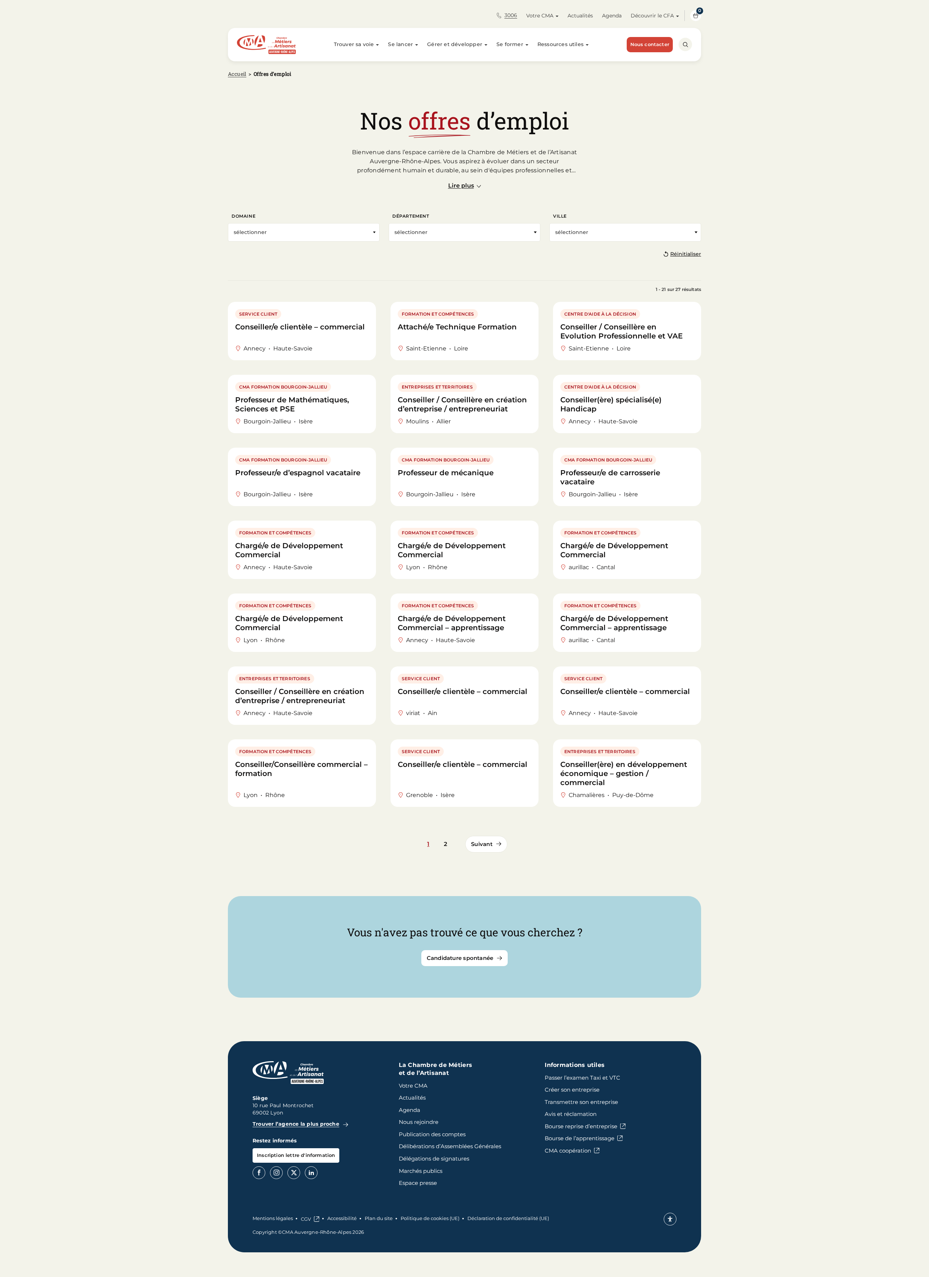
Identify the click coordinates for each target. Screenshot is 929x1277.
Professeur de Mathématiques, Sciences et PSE (292, 404)
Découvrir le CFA (652, 16)
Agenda (612, 15)
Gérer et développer (454, 44)
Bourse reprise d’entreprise (581, 1126)
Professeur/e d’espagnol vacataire (297, 472)
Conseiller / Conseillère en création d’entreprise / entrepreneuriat (462, 404)
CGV (306, 1219)
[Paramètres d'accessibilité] (670, 1219)
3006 (510, 15)
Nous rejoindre (418, 1121)
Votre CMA (539, 16)
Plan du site (379, 1218)
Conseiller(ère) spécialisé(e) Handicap (611, 404)
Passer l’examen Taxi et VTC (582, 1077)
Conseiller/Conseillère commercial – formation (301, 769)
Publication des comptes (432, 1134)
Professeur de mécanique (446, 472)
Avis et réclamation (571, 1113)
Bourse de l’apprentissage (579, 1138)
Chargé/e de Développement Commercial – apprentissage (452, 623)
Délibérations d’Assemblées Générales (450, 1146)
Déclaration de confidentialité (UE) (508, 1218)
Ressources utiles (560, 44)
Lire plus (461, 185)
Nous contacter (649, 44)
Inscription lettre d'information (296, 1155)
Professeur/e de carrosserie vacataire (610, 477)
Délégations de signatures (434, 1158)
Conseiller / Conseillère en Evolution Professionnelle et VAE (621, 331)
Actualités (580, 15)
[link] (486, 844)
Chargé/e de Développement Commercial (289, 550)
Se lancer (400, 44)
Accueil (237, 73)
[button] (464, 232)
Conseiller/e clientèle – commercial (300, 327)
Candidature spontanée (460, 957)
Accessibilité (342, 1218)
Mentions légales (273, 1218)
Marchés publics (420, 1170)
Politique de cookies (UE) (430, 1218)
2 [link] (445, 844)
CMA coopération (568, 1150)
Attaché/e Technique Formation (457, 327)
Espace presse (418, 1182)
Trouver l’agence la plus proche (296, 1124)
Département (410, 216)
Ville (560, 216)
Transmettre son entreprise (581, 1102)
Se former (509, 44)
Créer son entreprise (572, 1089)
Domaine (243, 216)
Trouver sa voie (354, 44)
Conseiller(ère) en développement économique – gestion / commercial (623, 773)
